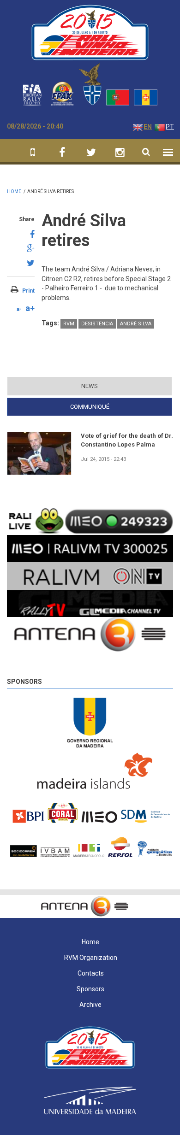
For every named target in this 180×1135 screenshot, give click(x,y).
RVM (68, 324)
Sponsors (24, 681)
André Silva (135, 324)
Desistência (97, 324)
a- (19, 309)
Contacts (91, 973)
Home (14, 191)
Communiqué (107, 406)
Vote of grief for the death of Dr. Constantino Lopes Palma (127, 439)
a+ (30, 308)
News (89, 385)
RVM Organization (90, 957)
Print (28, 291)
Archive (90, 1004)
